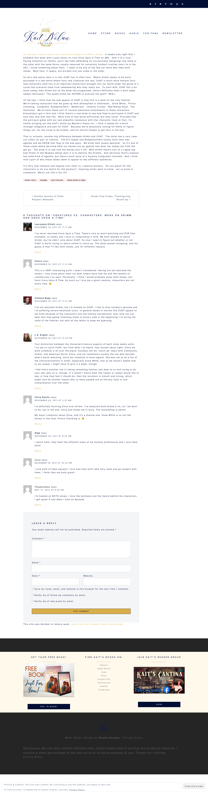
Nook (104, 676)
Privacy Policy (133, 737)
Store (106, 33)
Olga (37, 433)
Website (88, 576)
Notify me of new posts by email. (54, 601)
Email (36, 576)
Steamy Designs (110, 737)
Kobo (104, 672)
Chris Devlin (42, 397)
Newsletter (173, 33)
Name (36, 562)
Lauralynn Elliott (45, 224)
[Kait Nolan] (46, 32)
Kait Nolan (57, 180)
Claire (38, 261)
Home (92, 33)
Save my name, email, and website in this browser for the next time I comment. (82, 589)
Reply (38, 252)
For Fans (151, 33)
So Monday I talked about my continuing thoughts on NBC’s (63, 54)
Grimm (43, 180)
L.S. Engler (41, 335)
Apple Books (104, 668)
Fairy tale (30, 180)
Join (159, 704)
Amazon (104, 665)
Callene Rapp (43, 298)
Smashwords (104, 683)
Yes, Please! (49, 706)
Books (120, 33)
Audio (134, 33)
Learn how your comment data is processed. (97, 624)
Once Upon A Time (76, 180)
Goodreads (104, 690)
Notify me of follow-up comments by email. (60, 595)
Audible (104, 686)
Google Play (104, 679)
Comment (38, 538)
